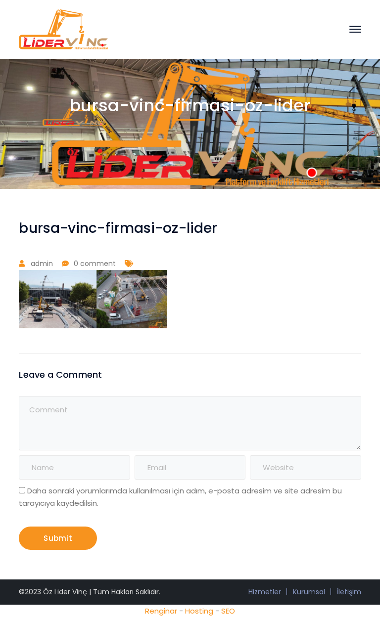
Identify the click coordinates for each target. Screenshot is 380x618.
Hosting (199, 611)
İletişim (349, 592)
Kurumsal (309, 592)
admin (42, 263)
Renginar (161, 611)
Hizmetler (264, 592)
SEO (228, 611)
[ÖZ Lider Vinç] (63, 28)
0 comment (95, 263)
